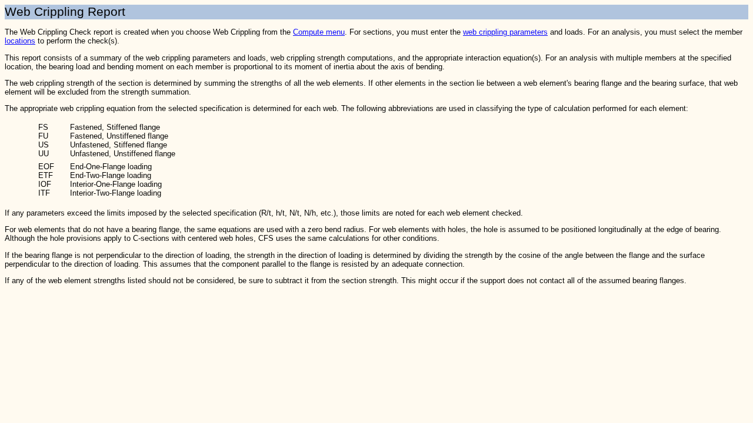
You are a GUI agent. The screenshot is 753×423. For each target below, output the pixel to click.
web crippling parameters (505, 32)
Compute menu (319, 32)
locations (20, 40)
